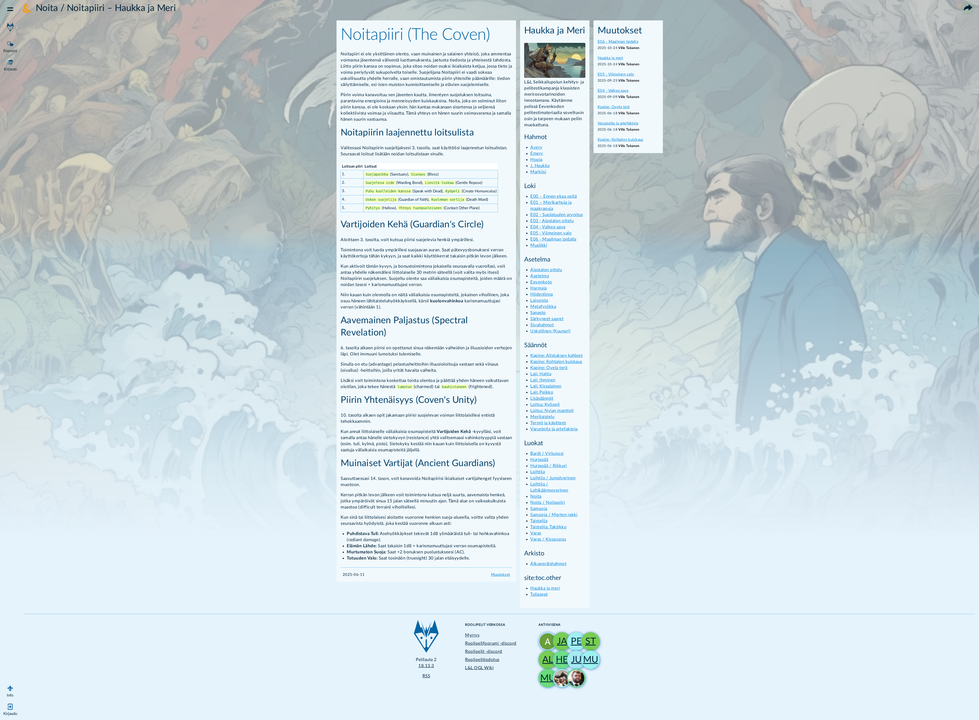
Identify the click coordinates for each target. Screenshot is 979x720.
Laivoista (539, 300)
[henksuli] (560, 660)
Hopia (536, 159)
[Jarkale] (560, 641)
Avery (536, 147)
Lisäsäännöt (541, 398)
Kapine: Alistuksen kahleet (556, 355)
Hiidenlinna (541, 294)
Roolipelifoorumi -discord (491, 643)
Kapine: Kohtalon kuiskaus (556, 361)
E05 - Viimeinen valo (551, 233)
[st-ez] (588, 641)
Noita (536, 496)
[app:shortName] (10, 27)
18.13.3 (426, 666)
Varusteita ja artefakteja (554, 429)
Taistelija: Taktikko (548, 527)
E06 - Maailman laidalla (553, 239)
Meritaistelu (542, 417)
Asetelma (539, 276)
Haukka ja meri (545, 588)
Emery (536, 153)
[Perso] (574, 641)
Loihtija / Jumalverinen (553, 478)
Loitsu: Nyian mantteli (552, 410)
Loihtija (537, 472)
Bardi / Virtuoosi (547, 453)
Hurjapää (539, 459)
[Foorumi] (10, 46)
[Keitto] (560, 678)
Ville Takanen (628, 48)
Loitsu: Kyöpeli (545, 404)
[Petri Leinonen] (574, 678)
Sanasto (538, 313)
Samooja (538, 508)
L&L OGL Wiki (479, 668)
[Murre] (588, 660)
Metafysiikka (543, 306)
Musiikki (538, 245)
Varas (535, 533)
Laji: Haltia (540, 374)
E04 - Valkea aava (547, 227)
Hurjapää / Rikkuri (548, 466)
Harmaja (538, 288)
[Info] (10, 690)
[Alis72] (545, 660)
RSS (426, 676)
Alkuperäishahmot (548, 564)
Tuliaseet (539, 594)
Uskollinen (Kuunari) (550, 331)
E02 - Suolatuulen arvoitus (556, 215)
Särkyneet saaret (546, 319)
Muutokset (500, 575)
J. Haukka (540, 166)
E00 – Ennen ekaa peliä (553, 196)
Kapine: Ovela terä (548, 368)
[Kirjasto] (10, 64)
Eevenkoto (541, 282)
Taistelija (538, 521)
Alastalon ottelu (546, 270)
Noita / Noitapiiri (547, 502)
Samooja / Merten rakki (553, 515)
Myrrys (472, 635)
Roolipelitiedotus (482, 659)
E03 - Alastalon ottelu (552, 221)
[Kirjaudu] (10, 709)
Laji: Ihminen (543, 380)
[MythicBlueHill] (545, 641)
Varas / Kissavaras (548, 539)
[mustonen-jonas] (545, 678)
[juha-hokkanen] (574, 660)
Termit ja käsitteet (548, 423)
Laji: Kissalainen (545, 386)
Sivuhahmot (542, 325)
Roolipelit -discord (483, 651)
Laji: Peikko (541, 392)
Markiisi (538, 172)
